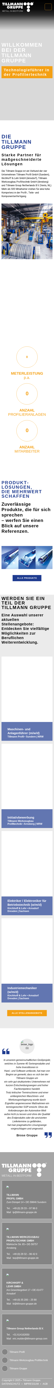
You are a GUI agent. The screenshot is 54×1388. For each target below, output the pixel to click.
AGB (45, 1384)
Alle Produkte (27, 578)
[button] (6, 557)
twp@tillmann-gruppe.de (26, 1258)
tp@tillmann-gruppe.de (25, 1212)
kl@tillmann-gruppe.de (25, 1303)
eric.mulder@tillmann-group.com (30, 1338)
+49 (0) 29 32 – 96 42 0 (25, 1254)
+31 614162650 (21, 1334)
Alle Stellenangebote (27, 1013)
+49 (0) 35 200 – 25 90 (25, 1300)
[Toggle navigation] (48, 7)
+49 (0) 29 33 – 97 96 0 (25, 1208)
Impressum (31, 1384)
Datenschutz (11, 1384)
